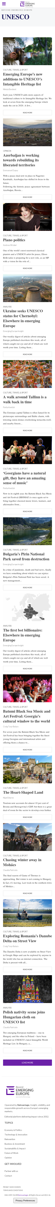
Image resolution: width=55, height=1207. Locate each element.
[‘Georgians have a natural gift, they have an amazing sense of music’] (27, 449)
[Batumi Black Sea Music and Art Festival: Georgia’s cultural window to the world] (27, 688)
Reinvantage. (23, 1105)
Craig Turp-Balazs (10, 726)
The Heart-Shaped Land (23, 792)
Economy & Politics (13, 1130)
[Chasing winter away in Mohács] (27, 836)
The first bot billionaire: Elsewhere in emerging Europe (22, 635)
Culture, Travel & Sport (15, 70)
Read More (27, 113)
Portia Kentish (9, 407)
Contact (8, 1176)
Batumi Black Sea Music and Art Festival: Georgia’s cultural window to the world (26, 716)
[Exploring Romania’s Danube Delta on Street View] (27, 912)
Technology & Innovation (16, 1134)
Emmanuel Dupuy (10, 170)
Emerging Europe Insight (13, 331)
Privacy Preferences (25, 1200)
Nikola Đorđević (9, 89)
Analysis (7, 307)
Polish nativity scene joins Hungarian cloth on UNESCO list (24, 1017)
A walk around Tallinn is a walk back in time (25, 399)
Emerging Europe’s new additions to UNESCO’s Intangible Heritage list (22, 79)
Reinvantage (23, 1195)
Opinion (7, 151)
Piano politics (14, 239)
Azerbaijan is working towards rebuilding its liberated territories (21, 160)
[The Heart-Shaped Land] (27, 768)
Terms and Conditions (13, 1190)
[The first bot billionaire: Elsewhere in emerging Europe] (27, 606)
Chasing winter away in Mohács (22, 862)
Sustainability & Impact (15, 1148)
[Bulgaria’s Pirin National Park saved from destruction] (27, 530)
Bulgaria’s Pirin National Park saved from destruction (26, 556)
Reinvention (10, 1139)
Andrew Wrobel (9, 245)
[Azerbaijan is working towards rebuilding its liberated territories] (27, 131)
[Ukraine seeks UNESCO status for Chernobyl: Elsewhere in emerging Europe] (27, 287)
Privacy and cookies (12, 1187)
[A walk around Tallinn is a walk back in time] (27, 373)
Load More (27, 1063)
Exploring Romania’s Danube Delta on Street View (27, 938)
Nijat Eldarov (8, 798)
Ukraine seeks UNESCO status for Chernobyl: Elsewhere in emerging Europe (23, 318)
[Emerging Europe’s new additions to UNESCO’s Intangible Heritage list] (27, 50)
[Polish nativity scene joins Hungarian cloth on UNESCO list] (27, 988)
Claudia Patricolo (10, 870)
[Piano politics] (27, 216)
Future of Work (11, 1153)
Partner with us (11, 1171)
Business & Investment (15, 1144)
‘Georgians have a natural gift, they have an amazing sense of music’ (24, 478)
